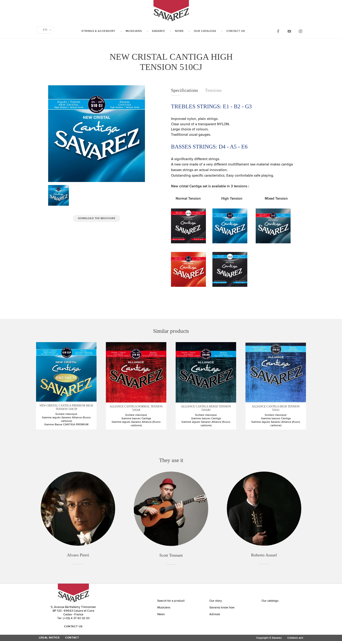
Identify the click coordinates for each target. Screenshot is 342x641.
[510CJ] (229, 242)
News (179, 31)
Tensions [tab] (213, 90)
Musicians (134, 31)
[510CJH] (229, 285)
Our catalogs (205, 31)
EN (45, 29)
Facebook (278, 31)
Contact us (235, 31)
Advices (214, 614)
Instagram (300, 31)
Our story (215, 601)
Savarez (158, 31)
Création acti (295, 638)
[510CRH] (188, 242)
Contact (72, 637)
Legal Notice (49, 637)
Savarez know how (222, 607)
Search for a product (170, 601)
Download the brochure (96, 218)
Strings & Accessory (98, 31)
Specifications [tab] (184, 90)
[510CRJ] (273, 242)
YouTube (289, 31)
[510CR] (188, 285)
